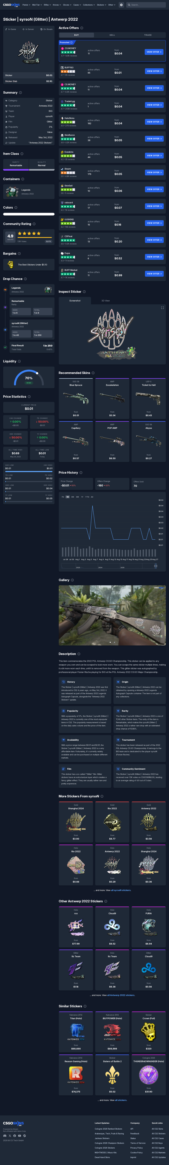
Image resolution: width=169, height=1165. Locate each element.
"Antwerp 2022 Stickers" (40, 142)
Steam (68, 168)
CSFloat (68, 236)
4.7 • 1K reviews (68, 277)
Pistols (25, 5)
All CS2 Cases (158, 1138)
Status (133, 1138)
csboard (69, 202)
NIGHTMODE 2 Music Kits (106, 1152)
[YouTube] (20, 1135)
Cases (76, 5)
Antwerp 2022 (45, 105)
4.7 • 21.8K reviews (69, 109)
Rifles (46, 5)
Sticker (49, 100)
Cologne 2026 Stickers (105, 1148)
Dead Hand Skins (102, 1157)
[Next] (161, 615)
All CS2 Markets (158, 1152)
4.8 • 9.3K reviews (69, 244)
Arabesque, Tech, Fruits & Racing (109, 1133)
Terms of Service (137, 1143)
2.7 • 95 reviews (68, 75)
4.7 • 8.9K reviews (69, 56)
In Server (30, 29)
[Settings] (121, 5)
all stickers (120, 1100)
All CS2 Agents (158, 1148)
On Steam (47, 29)
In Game (12, 29)
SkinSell (68, 185)
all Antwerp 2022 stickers (120, 995)
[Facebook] (15, 1135)
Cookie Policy (136, 1152)
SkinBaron (70, 135)
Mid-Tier (36, 5)
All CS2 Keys (157, 1143)
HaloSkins (69, 118)
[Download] (63, 641)
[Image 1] (110, 642)
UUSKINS (69, 219)
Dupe (67, 253)
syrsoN (49, 116)
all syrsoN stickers (121, 890)
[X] (11, 1135)
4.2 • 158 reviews (68, 227)
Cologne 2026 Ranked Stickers (108, 1129)
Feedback (134, 1133)
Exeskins (69, 152)
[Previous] (62, 615)
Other (110, 5)
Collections (88, 5)
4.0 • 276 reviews (68, 125)
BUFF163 (69, 67)
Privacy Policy (136, 1148)
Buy (76, 35)
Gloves (66, 5)
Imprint (133, 1157)
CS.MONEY (70, 48)
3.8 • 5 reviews (67, 193)
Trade (148, 35)
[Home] (12, 5)
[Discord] (6, 1135)
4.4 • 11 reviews (67, 261)
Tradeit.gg (70, 101)
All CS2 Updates (159, 1157)
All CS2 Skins (157, 1129)
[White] (29, 214)
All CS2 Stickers (158, 1133)
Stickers (100, 5)
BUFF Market (71, 270)
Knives (56, 5)
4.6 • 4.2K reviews (69, 142)
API (131, 1129)
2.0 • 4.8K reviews (69, 176)
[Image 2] (114, 642)
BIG (50, 111)
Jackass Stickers (102, 1138)
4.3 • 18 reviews (67, 210)
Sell (112, 35)
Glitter (49, 121)
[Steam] (25, 1135)
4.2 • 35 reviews (68, 159)
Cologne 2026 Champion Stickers (109, 1143)
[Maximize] (162, 307)
